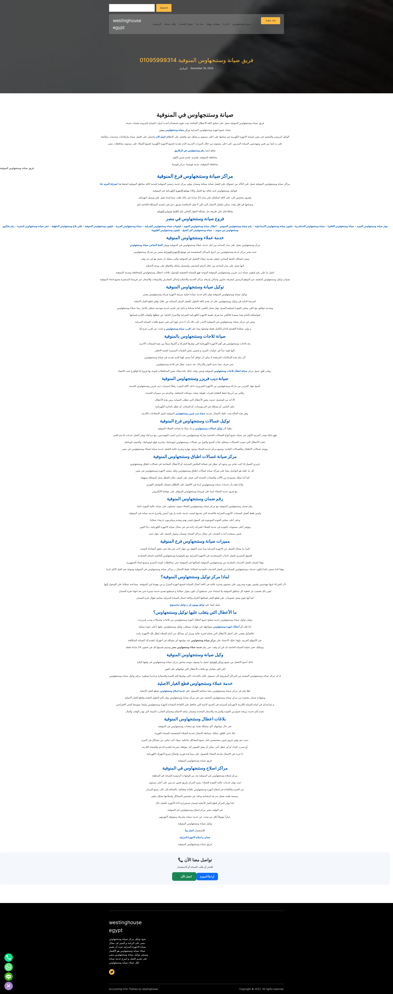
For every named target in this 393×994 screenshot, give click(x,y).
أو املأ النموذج (207, 876)
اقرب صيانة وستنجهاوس (178, 328)
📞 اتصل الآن (184, 876)
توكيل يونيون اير (196, 604)
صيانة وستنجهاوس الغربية (129, 226)
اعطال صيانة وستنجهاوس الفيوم (200, 226)
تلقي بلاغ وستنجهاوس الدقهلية (67, 226)
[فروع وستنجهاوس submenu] (252, 24)
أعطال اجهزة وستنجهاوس (226, 626)
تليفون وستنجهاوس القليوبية (166, 230)
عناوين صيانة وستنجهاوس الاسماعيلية (274, 226)
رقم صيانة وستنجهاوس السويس (236, 226)
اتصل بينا (189, 830)
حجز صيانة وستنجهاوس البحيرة (33, 226)
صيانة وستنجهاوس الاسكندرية (310, 226)
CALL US (271, 20)
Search (164, 7)
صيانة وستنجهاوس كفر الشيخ (197, 230)
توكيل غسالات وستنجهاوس (208, 428)
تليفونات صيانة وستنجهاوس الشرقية (163, 226)
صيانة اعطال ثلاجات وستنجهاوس (230, 370)
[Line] (8, 976)
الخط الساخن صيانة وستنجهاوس (146, 245)
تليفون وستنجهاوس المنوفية (99, 226)
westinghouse (150, 988)
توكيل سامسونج (178, 604)
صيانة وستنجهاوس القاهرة (341, 226)
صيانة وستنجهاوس (174, 129)
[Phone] (8, 957)
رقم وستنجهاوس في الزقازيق (189, 150)
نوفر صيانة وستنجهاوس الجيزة (372, 226)
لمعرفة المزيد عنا (109, 183)
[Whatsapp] (8, 967)
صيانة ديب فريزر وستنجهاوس (190, 413)
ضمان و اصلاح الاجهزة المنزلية (195, 837)
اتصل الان (160, 136)
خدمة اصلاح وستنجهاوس (172, 690)
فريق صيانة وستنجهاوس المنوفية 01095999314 (196, 60)
